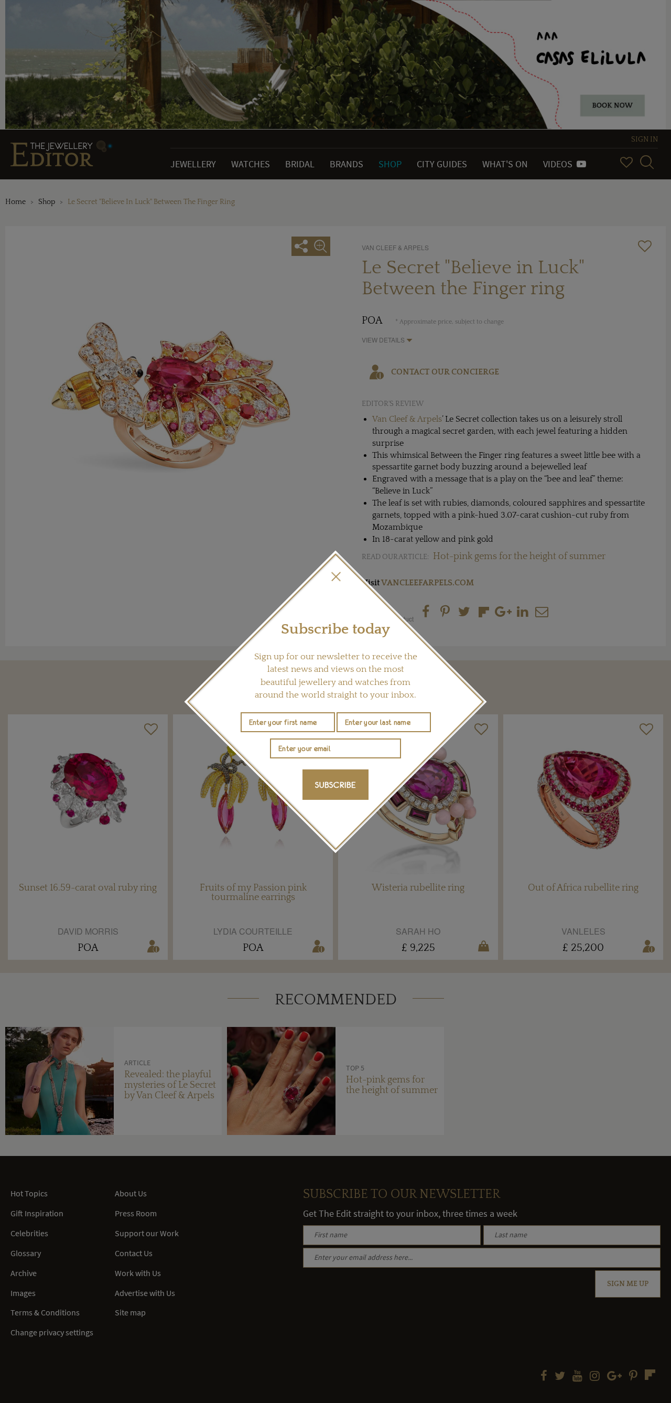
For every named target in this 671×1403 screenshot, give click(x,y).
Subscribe (335, 784)
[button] (335, 576)
